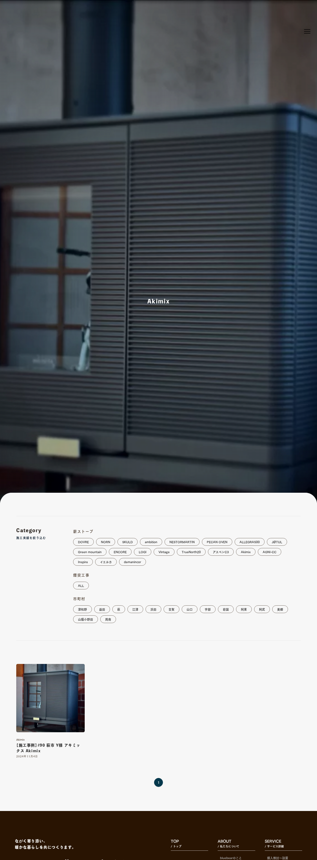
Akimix (246, 551)
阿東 (244, 609)
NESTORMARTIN (182, 541)
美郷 (280, 609)
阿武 (262, 609)
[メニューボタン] (307, 31)
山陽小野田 (85, 619)
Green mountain (90, 551)
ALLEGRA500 (249, 541)
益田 (102, 609)
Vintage (164, 551)
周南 (108, 619)
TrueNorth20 (191, 551)
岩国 (226, 609)
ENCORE (120, 551)
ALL (81, 585)
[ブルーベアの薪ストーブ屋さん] (18, 13)
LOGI (142, 551)
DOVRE (83, 541)
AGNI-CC (269, 551)
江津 (135, 609)
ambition (151, 541)
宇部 (208, 609)
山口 (190, 609)
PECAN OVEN (217, 541)
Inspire (83, 561)
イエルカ (106, 561)
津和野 (82, 609)
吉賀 (171, 609)
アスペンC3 (221, 551)
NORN (105, 541)
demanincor (132, 561)
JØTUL (277, 541)
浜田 (153, 609)
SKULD (127, 541)
